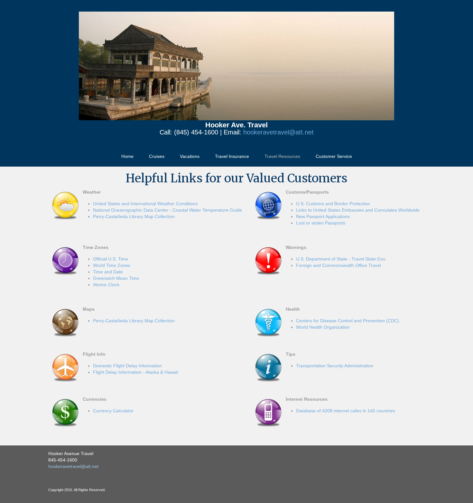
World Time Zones (111, 265)
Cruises (156, 156)
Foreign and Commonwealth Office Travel (338, 265)
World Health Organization (323, 327)
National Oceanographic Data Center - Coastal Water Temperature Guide (167, 210)
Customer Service (334, 156)
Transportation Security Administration (334, 365)
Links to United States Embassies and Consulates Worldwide (358, 210)
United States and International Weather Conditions (145, 203)
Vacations (189, 156)
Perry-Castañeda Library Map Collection (134, 216)
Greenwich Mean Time (116, 278)
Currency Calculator (113, 410)
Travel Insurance (232, 156)
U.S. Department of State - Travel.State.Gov (340, 258)
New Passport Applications (323, 216)
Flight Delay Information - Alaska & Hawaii (135, 372)
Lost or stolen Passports (320, 222)
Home (127, 156)
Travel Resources (282, 156)
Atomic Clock (106, 284)
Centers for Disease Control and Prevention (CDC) (347, 320)
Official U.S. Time (110, 258)
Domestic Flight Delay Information (127, 365)
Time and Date (108, 271)
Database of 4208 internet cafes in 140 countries (345, 410)
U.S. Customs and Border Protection (333, 203)
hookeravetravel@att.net (278, 132)
